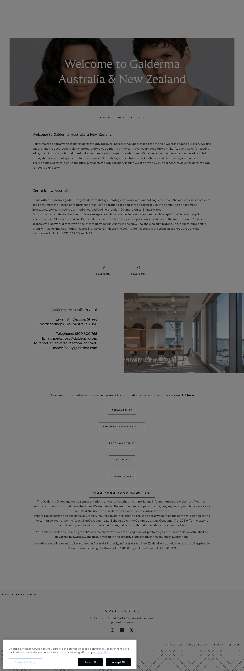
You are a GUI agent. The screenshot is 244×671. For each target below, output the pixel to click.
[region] (69, 654)
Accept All (118, 662)
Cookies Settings (25, 662)
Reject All (90, 662)
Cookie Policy (99, 653)
